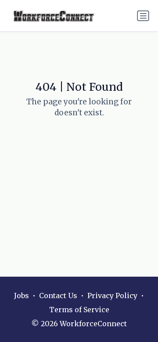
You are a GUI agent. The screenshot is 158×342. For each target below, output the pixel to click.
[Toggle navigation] (143, 15)
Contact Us (58, 295)
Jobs (21, 295)
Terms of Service (79, 309)
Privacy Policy (112, 295)
